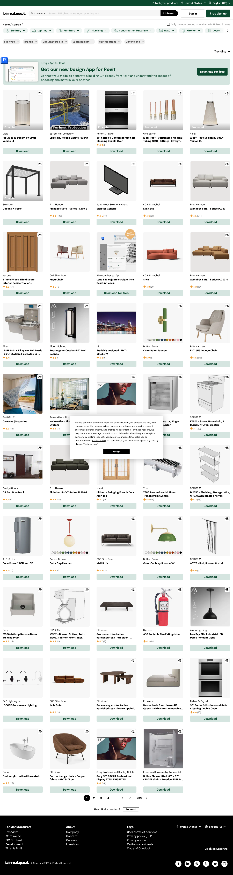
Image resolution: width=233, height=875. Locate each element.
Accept (116, 451)
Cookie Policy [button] (99, 440)
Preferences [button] (90, 444)
